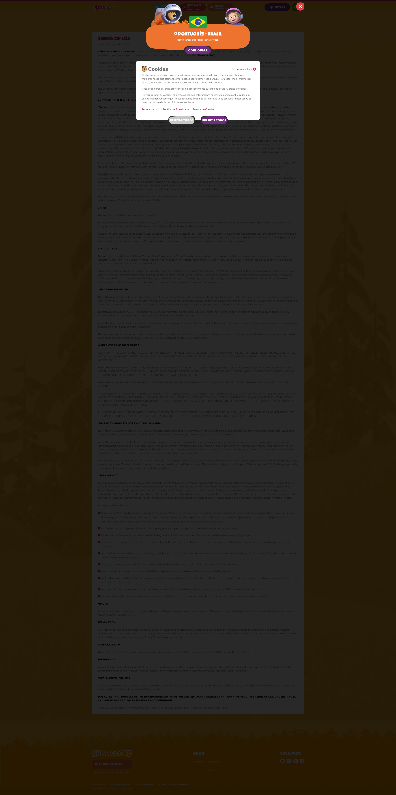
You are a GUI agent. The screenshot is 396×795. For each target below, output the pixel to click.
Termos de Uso (150, 109)
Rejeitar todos (181, 120)
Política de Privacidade (176, 109)
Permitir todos (214, 120)
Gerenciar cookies (242, 69)
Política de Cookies (203, 109)
